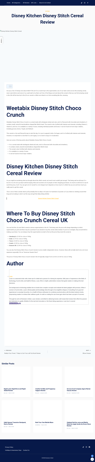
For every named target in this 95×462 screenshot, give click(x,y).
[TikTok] (81, 2)
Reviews (47, 11)
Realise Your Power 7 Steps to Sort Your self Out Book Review (22, 352)
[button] (1, 40)
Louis (10, 276)
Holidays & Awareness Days (13, 450)
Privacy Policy (9, 447)
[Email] (18, 303)
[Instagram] (84, 2)
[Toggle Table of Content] (9, 86)
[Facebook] (87, 2)
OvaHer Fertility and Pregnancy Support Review (45, 389)
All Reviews (26, 3)
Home (8, 3)
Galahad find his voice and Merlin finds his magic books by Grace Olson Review (79, 424)
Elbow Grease (87, 352)
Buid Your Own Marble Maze (44, 422)
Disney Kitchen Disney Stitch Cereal (48, 198)
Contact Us (26, 450)
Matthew (38, 424)
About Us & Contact (45, 3)
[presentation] (16, 376)
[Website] (20, 303)
